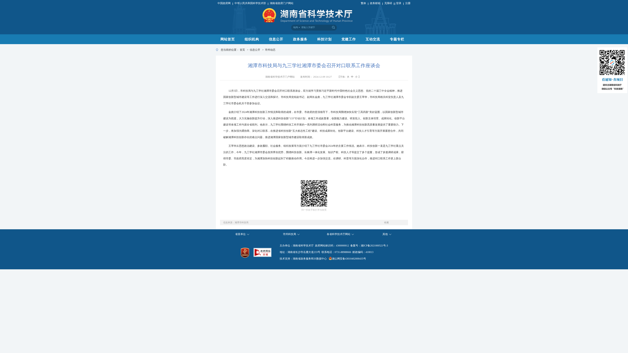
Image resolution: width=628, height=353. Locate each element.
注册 (407, 3)
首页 (242, 49)
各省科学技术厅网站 (338, 234)
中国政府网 (224, 3)
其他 (385, 234)
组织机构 (252, 39)
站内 (295, 27)
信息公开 (276, 39)
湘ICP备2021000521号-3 (374, 245)
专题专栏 (397, 39)
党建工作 (348, 39)
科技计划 (324, 39)
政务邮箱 (375, 3)
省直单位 (240, 234)
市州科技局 (289, 234)
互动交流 (373, 39)
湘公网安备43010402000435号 (349, 258)
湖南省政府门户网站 (281, 3)
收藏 (386, 222)
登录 (398, 3)
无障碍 (388, 3)
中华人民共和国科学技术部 (250, 3)
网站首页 (227, 39)
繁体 (363, 3)
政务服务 (300, 39)
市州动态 (270, 49)
